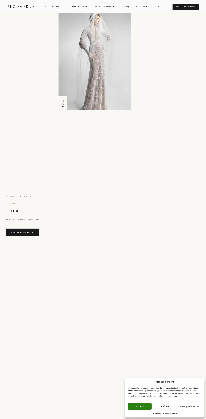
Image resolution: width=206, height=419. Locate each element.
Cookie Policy (155, 413)
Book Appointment (185, 7)
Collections (53, 7)
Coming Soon (79, 7)
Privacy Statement (171, 413)
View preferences (190, 406)
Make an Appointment (22, 232)
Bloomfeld (21, 6)
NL (159, 6)
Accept (140, 406)
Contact (141, 7)
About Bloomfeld (106, 7)
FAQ (126, 7)
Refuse (165, 406)
